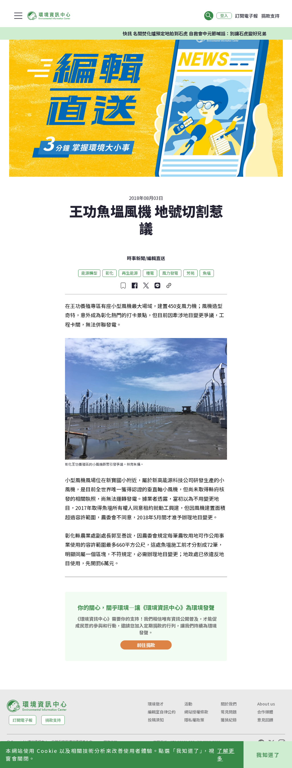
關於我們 (229, 704)
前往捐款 (146, 645)
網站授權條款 (196, 712)
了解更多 (226, 754)
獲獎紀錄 (229, 720)
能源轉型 (89, 273)
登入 (224, 16)
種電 (150, 273)
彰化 (109, 273)
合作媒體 (265, 712)
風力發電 (170, 273)
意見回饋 (265, 720)
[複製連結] (169, 285)
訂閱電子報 (246, 15)
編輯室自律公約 (162, 712)
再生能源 (130, 273)
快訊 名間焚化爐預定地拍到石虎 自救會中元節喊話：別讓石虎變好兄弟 (179, 33)
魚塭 (207, 273)
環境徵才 (156, 704)
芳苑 (190, 273)
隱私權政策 (194, 720)
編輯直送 (156, 258)
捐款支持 (270, 15)
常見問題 (229, 712)
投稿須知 (156, 720)
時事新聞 (136, 258)
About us (266, 704)
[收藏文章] (123, 285)
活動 (188, 704)
